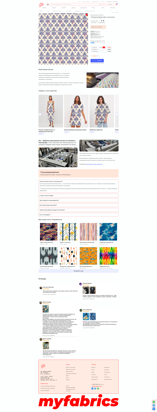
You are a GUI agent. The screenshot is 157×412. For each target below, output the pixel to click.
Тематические (95, 377)
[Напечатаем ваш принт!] (104, 4)
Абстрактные (94, 379)
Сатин (67, 375)
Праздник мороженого (67, 266)
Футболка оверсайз (96, 130)
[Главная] (53, 366)
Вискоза (68, 379)
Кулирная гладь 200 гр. (71, 373)
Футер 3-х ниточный (70, 369)
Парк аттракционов (46, 242)
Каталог (110, 4)
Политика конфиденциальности (48, 386)
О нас (79, 1)
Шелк (67, 377)
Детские (93, 367)
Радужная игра (104, 266)
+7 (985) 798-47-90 (98, 384)
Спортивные (107, 372)
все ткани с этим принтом (94, 164)
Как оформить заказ (95, 1)
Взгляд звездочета (86, 266)
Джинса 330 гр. (69, 371)
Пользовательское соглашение (48, 388)
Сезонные (106, 369)
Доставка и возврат (86, 1)
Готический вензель (46, 266)
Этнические (93, 22)
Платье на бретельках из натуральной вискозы (47, 130)
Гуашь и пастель (65, 242)
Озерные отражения (106, 242)
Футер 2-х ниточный (70, 367)
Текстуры (94, 374)
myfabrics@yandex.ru (97, 386)
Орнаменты (106, 367)
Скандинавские (101, 22)
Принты (94, 364)
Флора (93, 369)
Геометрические (108, 379)
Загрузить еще (78, 271)
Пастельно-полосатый (87, 242)
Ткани (68, 364)
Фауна (93, 372)
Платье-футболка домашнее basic (75, 130)
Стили (105, 374)
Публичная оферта (45, 390)
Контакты (103, 1)
